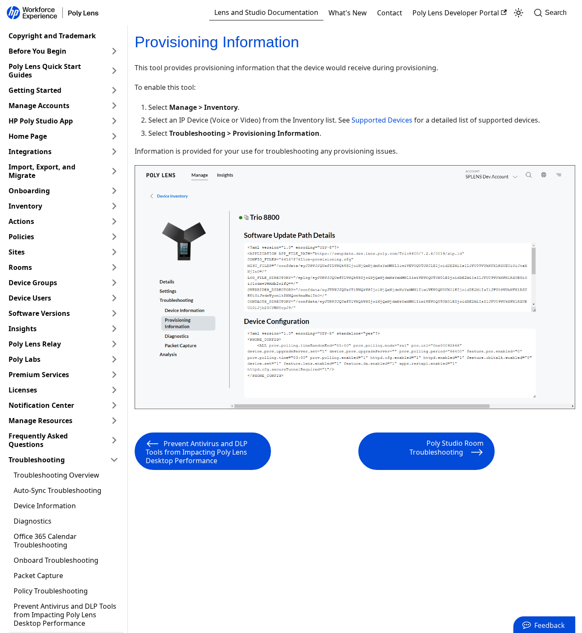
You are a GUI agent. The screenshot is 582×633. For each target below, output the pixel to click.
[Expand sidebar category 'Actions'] (114, 221)
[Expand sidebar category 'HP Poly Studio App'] (114, 121)
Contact (389, 12)
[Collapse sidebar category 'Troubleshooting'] (114, 460)
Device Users (30, 298)
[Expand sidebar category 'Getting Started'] (114, 90)
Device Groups (33, 282)
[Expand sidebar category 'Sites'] (114, 252)
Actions (21, 221)
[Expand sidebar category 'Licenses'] (114, 390)
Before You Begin (37, 51)
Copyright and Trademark (52, 35)
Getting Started (35, 90)
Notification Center (41, 405)
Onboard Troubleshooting (56, 560)
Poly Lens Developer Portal (455, 12)
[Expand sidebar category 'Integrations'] (114, 151)
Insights (23, 328)
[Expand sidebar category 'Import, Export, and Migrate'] (114, 171)
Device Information (45, 505)
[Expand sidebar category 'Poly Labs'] (114, 359)
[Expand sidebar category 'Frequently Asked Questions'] (114, 440)
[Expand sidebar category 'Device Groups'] (114, 282)
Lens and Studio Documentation (266, 12)
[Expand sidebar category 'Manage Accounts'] (114, 105)
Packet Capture (38, 575)
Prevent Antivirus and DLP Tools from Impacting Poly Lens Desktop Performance (65, 614)
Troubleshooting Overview (56, 475)
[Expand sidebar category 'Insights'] (114, 328)
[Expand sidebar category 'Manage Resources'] (114, 420)
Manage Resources (40, 420)
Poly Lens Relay (35, 344)
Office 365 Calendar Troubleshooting (45, 541)
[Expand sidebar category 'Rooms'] (114, 267)
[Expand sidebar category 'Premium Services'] (114, 374)
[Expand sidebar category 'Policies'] (114, 236)
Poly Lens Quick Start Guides (45, 71)
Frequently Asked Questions (38, 440)
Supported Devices (382, 120)
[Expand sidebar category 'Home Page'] (114, 136)
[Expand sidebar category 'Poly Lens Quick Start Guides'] (114, 71)
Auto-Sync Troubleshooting (57, 490)
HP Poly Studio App (41, 121)
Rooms (20, 267)
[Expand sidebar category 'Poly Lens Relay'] (114, 344)
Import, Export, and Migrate (42, 171)
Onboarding (29, 190)
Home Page (28, 136)
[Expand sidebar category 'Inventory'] (114, 206)
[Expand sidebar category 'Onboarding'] (114, 191)
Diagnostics (33, 521)
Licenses (23, 390)
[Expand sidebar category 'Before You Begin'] (114, 51)
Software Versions (39, 313)
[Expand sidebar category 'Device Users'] (114, 298)
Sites (17, 252)
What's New (347, 12)
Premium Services (39, 374)
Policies (21, 236)
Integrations (30, 151)
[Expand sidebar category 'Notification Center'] (114, 405)
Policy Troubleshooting (51, 591)
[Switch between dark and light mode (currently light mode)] (518, 13)
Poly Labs (24, 359)
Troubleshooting (37, 459)
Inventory (25, 206)
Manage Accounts (39, 105)
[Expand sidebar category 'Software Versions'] (114, 313)
